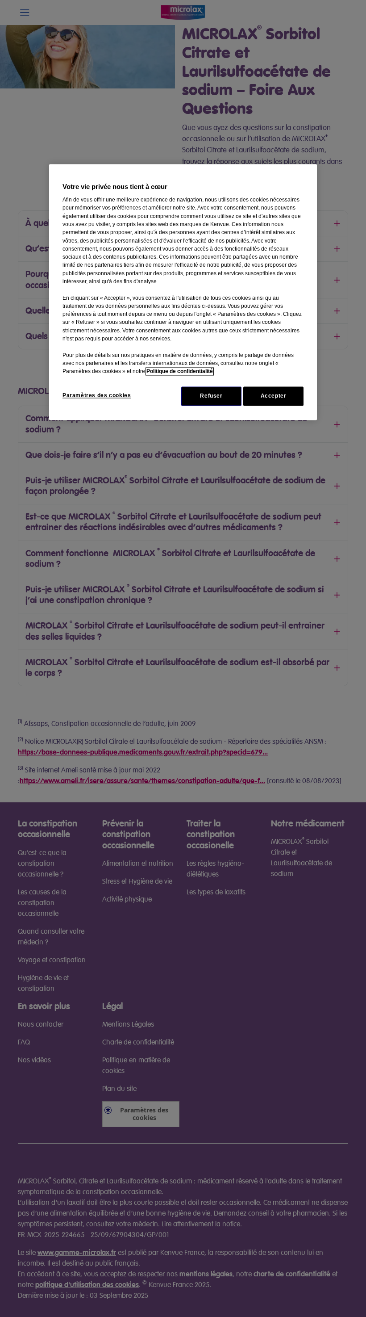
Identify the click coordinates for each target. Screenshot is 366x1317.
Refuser (211, 396)
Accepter (274, 396)
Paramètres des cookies (96, 396)
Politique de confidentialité (179, 372)
